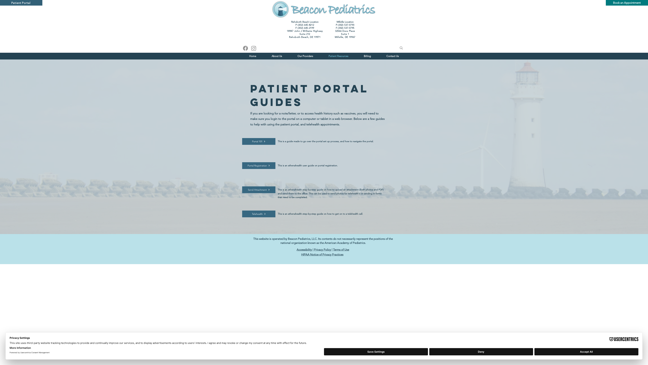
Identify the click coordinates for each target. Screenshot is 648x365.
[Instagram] (253, 48)
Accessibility (304, 249)
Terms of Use (341, 249)
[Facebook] (245, 48)
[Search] (401, 48)
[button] (305, 56)
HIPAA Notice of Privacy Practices (322, 254)
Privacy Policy (322, 249)
